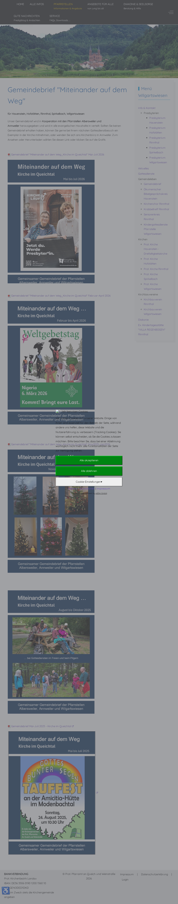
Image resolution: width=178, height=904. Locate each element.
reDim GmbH (101, 493)
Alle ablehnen (89, 471)
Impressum (103, 488)
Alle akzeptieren (89, 460)
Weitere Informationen (81, 488)
